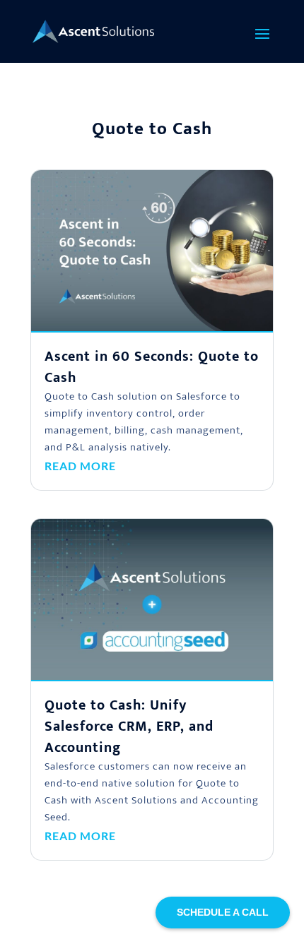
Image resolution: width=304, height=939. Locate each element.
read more (80, 465)
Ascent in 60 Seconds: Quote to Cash (152, 367)
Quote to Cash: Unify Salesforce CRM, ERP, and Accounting (129, 726)
